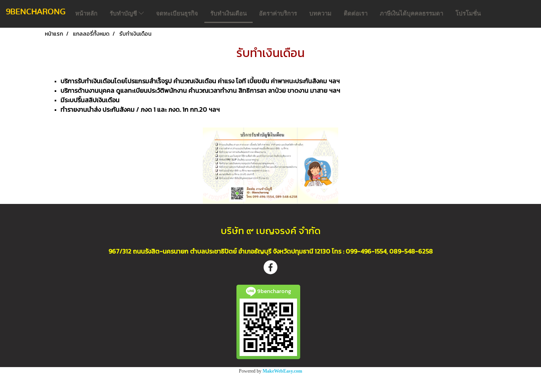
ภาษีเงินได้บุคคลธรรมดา (411, 13)
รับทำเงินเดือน (228, 13)
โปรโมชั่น (468, 13)
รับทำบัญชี (124, 13)
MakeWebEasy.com (282, 371)
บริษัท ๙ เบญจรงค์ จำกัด (271, 231)
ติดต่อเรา (356, 13)
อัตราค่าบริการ (278, 13)
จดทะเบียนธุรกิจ (177, 13)
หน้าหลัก (86, 13)
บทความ (320, 13)
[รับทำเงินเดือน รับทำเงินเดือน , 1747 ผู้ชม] (270, 166)
